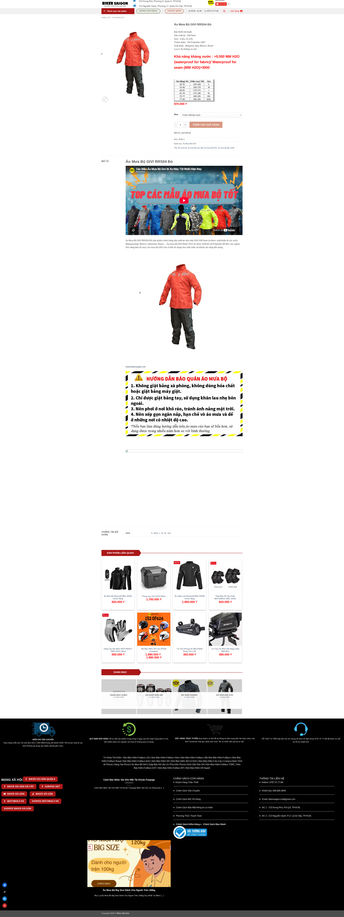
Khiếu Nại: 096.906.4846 (272, 791)
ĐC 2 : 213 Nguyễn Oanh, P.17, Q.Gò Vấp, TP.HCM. (285, 816)
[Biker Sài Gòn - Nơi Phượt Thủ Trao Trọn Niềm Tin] (114, 4)
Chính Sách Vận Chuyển (186, 791)
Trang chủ (105, 17)
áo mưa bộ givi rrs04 (226, 148)
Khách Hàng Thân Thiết (185, 782)
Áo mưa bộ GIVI (210, 148)
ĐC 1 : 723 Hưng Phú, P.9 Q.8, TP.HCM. (279, 807)
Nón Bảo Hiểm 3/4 (160, 761)
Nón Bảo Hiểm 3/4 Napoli (198, 768)
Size (176, 114)
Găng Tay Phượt (122, 764)
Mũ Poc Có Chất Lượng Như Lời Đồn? (129, 890)
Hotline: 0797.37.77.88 (271, 782)
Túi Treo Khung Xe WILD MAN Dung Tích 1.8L (190, 650)
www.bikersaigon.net (136, 367)
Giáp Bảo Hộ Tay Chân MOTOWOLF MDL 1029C (225, 597)
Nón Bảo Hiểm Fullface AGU (136, 761)
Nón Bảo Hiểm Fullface (192, 757)
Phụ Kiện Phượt (178, 764)
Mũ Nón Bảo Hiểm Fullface (218, 757)
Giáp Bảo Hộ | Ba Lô (158, 764)
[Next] (241, 696)
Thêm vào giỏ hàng (206, 124)
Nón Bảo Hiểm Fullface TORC (220, 764)
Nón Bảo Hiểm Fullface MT (171, 768)
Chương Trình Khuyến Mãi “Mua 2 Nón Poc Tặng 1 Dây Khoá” (129, 780)
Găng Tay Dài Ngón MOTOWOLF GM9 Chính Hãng (118, 650)
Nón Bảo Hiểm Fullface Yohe (165, 757)
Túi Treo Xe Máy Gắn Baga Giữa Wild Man (225, 650)
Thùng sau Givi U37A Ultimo (154, 596)
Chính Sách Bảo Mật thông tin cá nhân (193, 807)
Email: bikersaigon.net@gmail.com (277, 799)
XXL (169, 533)
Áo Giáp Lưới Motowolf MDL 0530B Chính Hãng (190, 597)
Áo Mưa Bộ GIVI (118, 17)
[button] (224, 11)
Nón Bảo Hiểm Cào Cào (210, 761)
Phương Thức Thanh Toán (189, 816)
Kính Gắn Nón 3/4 (195, 764)
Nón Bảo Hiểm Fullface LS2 (136, 757)
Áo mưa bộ (182, 148)
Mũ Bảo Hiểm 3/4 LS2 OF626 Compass (153, 650)
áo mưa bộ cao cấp (195, 148)
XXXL (155, 533)
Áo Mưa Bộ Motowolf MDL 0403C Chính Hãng (118, 597)
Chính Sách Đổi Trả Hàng (188, 799)
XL (165, 533)
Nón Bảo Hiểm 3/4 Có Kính (184, 761)
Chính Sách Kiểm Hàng (188, 824)
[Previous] (103, 696)
